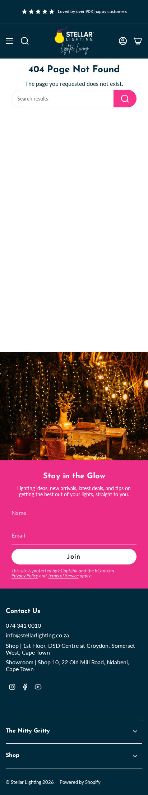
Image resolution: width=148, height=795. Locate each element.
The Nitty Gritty (28, 731)
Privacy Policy (24, 575)
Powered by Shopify (80, 782)
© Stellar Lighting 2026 (30, 782)
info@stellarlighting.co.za (37, 635)
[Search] (125, 98)
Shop (12, 755)
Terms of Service (63, 575)
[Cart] (137, 41)
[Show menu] (9, 41)
